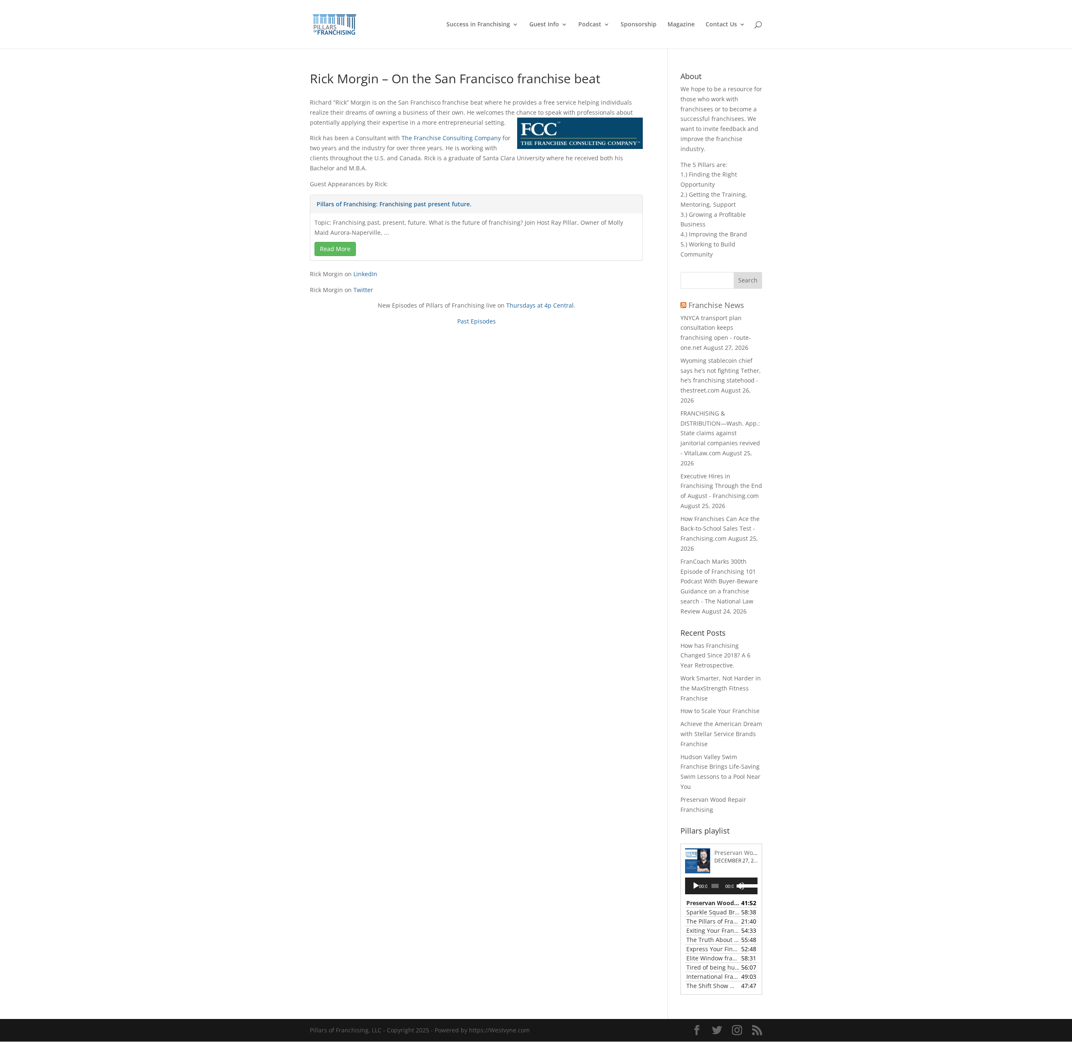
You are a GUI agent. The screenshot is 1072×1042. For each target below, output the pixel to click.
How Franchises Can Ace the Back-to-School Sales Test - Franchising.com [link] (720, 529)
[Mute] (740, 886)
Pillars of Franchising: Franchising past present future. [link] (394, 204)
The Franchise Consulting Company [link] (451, 138)
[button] (748, 280)
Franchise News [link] (716, 305)
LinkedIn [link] (365, 274)
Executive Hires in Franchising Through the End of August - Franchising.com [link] (721, 486)
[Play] (696, 886)
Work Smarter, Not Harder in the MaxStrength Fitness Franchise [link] (720, 688)
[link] (335, 24)
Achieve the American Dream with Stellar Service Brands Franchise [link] (721, 734)
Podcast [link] (589, 24)
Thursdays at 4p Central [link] (540, 305)
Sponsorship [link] (639, 24)
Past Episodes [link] (476, 321)
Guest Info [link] (544, 24)
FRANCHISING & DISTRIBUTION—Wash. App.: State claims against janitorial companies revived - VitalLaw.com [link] (720, 433)
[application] (721, 886)
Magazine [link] (681, 24)
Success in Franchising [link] (478, 24)
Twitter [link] (363, 290)
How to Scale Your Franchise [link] (720, 711)
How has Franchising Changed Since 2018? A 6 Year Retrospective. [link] (715, 656)
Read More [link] (335, 249)
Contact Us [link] (721, 24)
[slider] (747, 885)
